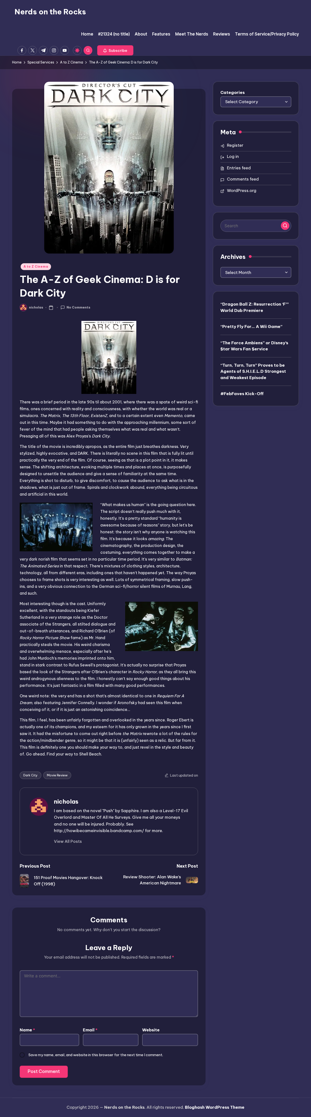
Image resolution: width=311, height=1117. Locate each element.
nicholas (66, 801)
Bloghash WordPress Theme (214, 1107)
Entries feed (239, 168)
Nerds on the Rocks (50, 11)
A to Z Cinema (36, 266)
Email (90, 1030)
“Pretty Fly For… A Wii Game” (251, 326)
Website (151, 1030)
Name (27, 1030)
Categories (232, 92)
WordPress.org (241, 190)
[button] (115, 50)
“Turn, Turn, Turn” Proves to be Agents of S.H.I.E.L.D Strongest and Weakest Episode (253, 371)
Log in (233, 156)
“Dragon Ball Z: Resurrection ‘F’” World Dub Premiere (254, 307)
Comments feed (243, 179)
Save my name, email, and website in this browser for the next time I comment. (95, 1055)
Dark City (30, 775)
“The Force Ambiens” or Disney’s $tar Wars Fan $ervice (254, 346)
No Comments (78, 307)
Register (235, 145)
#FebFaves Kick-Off (242, 393)
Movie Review (57, 775)
